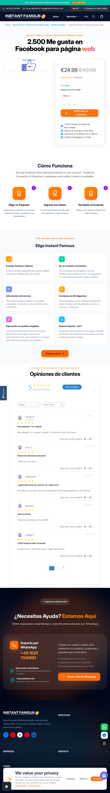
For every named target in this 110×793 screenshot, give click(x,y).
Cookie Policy (21, 785)
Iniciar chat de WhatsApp (81, 676)
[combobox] (29, 404)
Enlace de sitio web (71, 90)
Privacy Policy (35, 785)
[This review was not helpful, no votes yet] (90, 439)
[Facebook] (6, 735)
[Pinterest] (27, 735)
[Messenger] (104, 735)
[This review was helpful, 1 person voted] (85, 439)
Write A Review (72, 387)
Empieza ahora (53, 353)
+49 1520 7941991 (29, 655)
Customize (70, 779)
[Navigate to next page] (64, 567)
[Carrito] (104, 743)
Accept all (97, 779)
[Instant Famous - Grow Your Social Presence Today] (25, 16)
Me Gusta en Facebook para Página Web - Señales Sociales (39, 25)
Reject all (83, 779)
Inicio (7, 25)
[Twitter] (20, 735)
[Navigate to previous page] (45, 567)
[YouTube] (13, 735)
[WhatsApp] (104, 726)
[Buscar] (93, 16)
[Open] (6, 786)
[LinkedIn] (33, 735)
